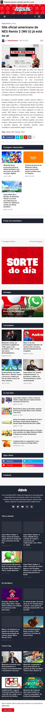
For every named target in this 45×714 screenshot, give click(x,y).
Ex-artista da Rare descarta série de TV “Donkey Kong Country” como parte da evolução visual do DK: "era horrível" (33, 606)
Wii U (22, 132)
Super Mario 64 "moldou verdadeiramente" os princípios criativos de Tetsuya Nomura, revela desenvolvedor (32, 377)
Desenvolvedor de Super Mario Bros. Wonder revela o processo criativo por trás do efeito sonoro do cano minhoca (11, 377)
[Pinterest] (25, 137)
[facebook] (13, 506)
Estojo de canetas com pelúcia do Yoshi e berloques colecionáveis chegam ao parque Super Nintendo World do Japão (27, 421)
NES (13, 132)
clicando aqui (34, 90)
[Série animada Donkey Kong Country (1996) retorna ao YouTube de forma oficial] (33, 622)
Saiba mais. (5, 705)
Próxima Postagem (36, 241)
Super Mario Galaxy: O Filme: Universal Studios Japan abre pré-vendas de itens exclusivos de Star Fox (27, 399)
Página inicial (6, 23)
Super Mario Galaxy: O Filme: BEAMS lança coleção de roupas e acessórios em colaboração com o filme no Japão (32, 540)
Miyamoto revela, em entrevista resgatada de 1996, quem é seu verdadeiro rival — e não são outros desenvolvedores (10, 348)
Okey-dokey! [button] (8, 710)
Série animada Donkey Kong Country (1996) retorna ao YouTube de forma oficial (31, 632)
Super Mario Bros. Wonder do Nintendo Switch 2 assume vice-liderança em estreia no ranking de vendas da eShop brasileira (11, 201)
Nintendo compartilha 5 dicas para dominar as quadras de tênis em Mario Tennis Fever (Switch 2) (33, 668)
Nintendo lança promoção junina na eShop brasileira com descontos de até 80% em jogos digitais (11, 169)
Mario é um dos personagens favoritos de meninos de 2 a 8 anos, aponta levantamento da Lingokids (32, 347)
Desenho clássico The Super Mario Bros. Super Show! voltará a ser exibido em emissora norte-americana (11, 606)
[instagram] (27, 506)
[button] (39, 2)
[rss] (31, 506)
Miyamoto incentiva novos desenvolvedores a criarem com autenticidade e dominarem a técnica (12, 668)
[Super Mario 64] (33, 365)
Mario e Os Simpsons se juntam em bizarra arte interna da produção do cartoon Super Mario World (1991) (11, 633)
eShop (14, 23)
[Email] (29, 137)
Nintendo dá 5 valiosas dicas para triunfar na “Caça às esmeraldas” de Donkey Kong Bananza (32, 693)
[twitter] (18, 506)
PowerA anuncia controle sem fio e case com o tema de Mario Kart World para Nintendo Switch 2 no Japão (19, 2)
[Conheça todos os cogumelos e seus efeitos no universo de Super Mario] (7, 443)
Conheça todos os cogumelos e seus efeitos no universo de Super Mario (26, 442)
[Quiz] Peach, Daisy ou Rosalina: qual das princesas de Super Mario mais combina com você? (27, 410)
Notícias (17, 132)
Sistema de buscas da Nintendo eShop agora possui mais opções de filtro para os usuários (33, 169)
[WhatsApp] (21, 137)
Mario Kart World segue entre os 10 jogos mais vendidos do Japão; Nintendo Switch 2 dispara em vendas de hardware (27, 432)
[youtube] (22, 506)
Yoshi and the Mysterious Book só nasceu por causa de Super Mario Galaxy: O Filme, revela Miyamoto (11, 567)
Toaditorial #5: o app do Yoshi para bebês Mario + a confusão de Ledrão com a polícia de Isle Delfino (12, 693)
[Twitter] (17, 137)
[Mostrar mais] (33, 137)
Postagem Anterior (9, 241)
